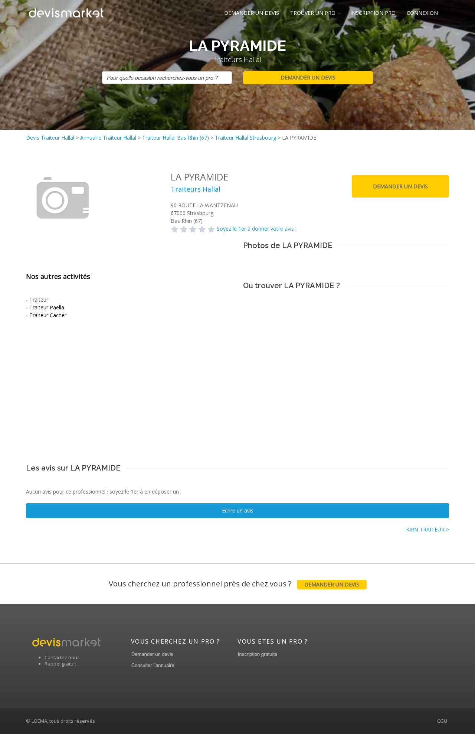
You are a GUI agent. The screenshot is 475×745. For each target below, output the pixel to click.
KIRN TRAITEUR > (427, 529)
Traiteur (38, 299)
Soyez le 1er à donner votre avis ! (257, 228)
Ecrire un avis (237, 510)
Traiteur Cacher (47, 315)
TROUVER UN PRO (312, 12)
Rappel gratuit (60, 663)
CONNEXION (422, 12)
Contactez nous (62, 657)
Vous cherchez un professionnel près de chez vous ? (234, 584)
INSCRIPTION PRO (373, 12)
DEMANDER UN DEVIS (251, 12)
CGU (442, 721)
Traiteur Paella (46, 307)
